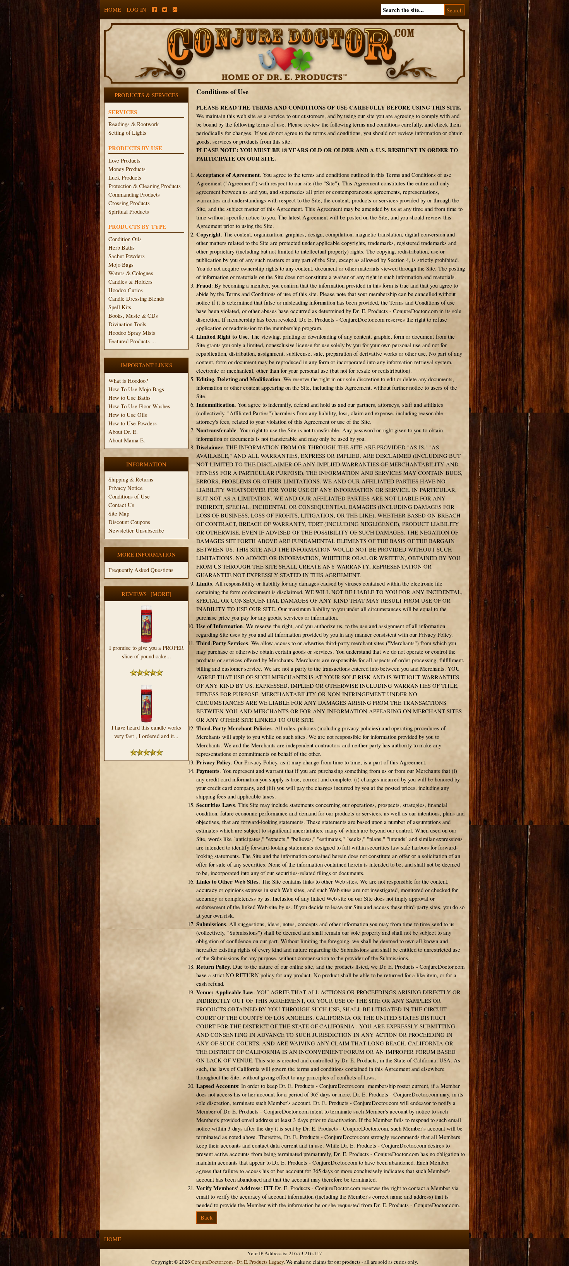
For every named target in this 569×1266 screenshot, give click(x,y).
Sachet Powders (126, 256)
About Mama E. (126, 440)
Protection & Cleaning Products (144, 186)
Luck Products (124, 177)
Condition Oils (125, 239)
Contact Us (121, 505)
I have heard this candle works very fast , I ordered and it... (146, 732)
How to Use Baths (129, 397)
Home (112, 9)
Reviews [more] (146, 594)
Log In (136, 9)
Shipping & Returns (130, 479)
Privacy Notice (125, 488)
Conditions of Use (129, 496)
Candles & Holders (130, 281)
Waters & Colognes (130, 273)
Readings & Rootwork (133, 124)
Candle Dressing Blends (136, 298)
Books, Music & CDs (133, 315)
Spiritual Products (128, 211)
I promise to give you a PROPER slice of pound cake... (146, 652)
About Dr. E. (123, 431)
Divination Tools (127, 324)
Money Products (127, 169)
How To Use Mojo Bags (136, 389)
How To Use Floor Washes (139, 406)
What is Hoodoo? (128, 380)
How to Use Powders (132, 423)
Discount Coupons (129, 522)
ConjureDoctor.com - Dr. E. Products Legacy (237, 1261)
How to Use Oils (127, 414)
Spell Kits (119, 307)
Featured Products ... (132, 341)
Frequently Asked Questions (140, 570)
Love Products (124, 160)
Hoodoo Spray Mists (131, 332)
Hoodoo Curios (125, 290)
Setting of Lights (127, 132)
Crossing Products (129, 203)
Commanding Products (134, 194)
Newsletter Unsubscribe (136, 530)
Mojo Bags (121, 264)
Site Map (118, 513)
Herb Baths (121, 247)
